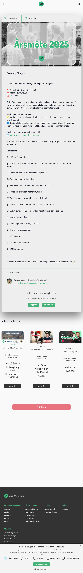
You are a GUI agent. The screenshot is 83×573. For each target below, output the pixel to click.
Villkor (7, 529)
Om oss (7, 509)
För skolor (49, 505)
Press (6, 521)
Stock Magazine (30, 515)
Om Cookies (8, 542)
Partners (7, 515)
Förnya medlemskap (32, 521)
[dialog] (41, 558)
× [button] (80, 546)
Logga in (33, 305)
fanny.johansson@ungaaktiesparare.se (29, 283)
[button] (41, 569)
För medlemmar (31, 505)
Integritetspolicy (10, 539)
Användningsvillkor (11, 533)
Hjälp (64, 505)
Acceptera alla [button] (41, 564)
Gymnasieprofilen (50, 509)
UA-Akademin (29, 518)
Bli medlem (48, 305)
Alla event (42, 407)
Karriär (6, 512)
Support (65, 509)
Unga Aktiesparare (12, 505)
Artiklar (7, 518)
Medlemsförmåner (31, 509)
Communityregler (10, 536)
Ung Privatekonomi (50, 512)
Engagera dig (29, 512)
